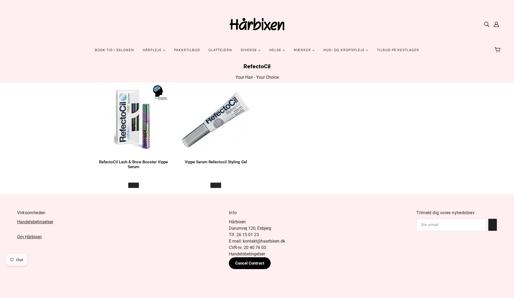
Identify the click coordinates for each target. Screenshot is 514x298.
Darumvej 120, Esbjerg (250, 228)
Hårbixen (237, 221)
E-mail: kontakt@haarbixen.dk (257, 241)
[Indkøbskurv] (498, 50)
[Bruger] (496, 24)
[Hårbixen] (257, 23)
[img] (487, 24)
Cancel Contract (249, 263)
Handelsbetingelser (35, 221)
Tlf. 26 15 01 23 (244, 234)
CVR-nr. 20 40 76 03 (247, 247)
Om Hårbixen (29, 236)
